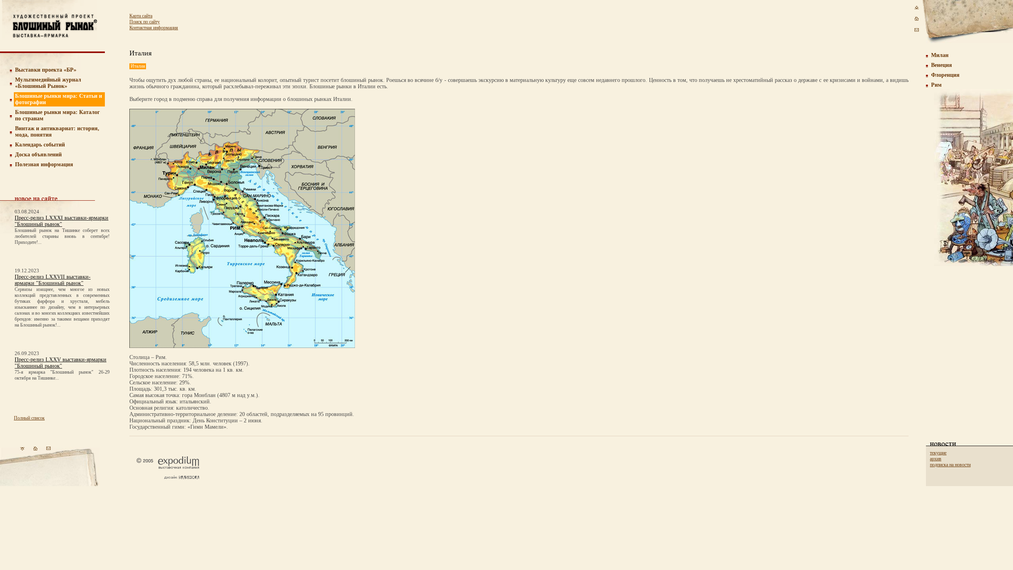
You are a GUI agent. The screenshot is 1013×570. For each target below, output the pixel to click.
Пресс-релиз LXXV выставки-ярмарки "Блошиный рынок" (60, 363)
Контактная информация (153, 27)
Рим (936, 85)
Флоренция (945, 75)
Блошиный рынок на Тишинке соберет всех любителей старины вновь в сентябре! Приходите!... (62, 236)
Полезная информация (44, 164)
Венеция (941, 65)
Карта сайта (140, 16)
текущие (938, 453)
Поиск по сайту (144, 22)
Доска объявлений (38, 155)
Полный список (29, 418)
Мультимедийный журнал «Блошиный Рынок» (48, 83)
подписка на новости (950, 464)
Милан (940, 55)
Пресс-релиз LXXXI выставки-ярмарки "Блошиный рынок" (61, 221)
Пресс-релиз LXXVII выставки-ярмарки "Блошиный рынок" (53, 280)
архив (935, 459)
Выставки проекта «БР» (45, 70)
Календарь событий (40, 145)
